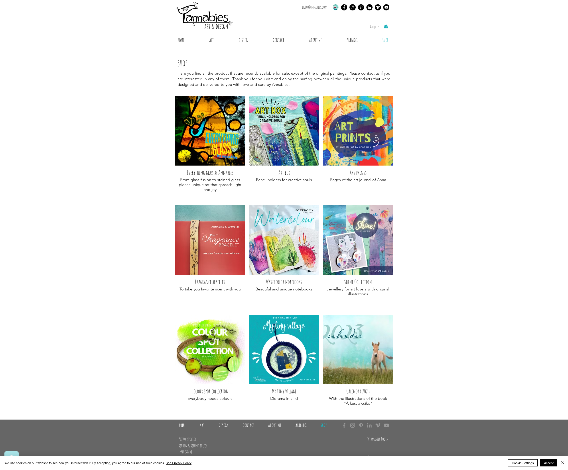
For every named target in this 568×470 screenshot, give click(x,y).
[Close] (562, 462)
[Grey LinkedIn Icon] (369, 425)
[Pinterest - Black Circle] (361, 7)
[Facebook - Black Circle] (344, 7)
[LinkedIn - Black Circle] (369, 7)
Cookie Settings (523, 463)
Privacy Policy (187, 439)
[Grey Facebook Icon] (344, 425)
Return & (185, 445)
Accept (549, 463)
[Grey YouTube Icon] (386, 425)
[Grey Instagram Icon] (352, 425)
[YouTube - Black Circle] (386, 7)
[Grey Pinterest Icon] (361, 425)
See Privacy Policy (178, 463)
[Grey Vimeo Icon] (378, 425)
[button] (386, 26)
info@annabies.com (314, 7)
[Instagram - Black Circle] (352, 7)
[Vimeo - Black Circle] (378, 7)
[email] (336, 7)
